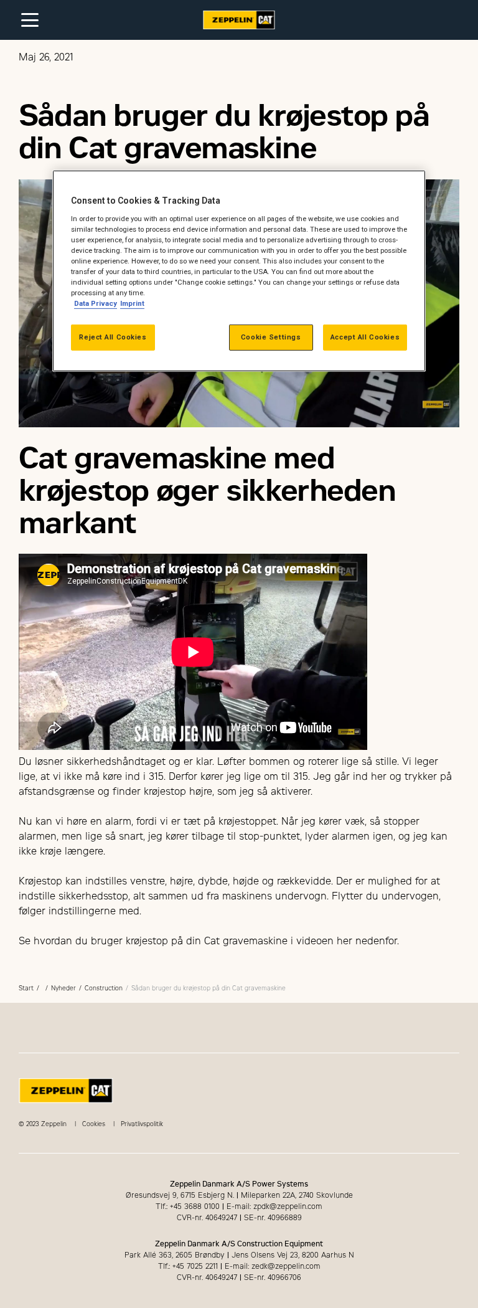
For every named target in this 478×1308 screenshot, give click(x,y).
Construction (104, 988)
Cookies (93, 1124)
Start (26, 988)
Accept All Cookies (365, 337)
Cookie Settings (271, 337)
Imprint (132, 303)
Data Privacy (95, 303)
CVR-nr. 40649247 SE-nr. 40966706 (239, 1277)
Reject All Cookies (112, 337)
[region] (239, 271)
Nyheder (63, 988)
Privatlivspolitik (142, 1124)
